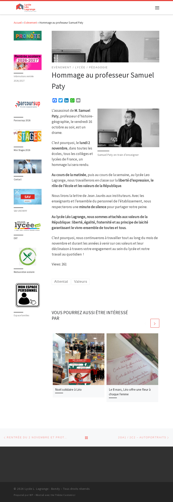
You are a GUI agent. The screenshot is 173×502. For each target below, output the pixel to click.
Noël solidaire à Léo (68, 390)
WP (31, 495)
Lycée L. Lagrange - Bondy (42, 489)
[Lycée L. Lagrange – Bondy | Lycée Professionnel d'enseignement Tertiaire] (26, 7)
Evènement (30, 22)
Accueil (18, 22)
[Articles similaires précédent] (145, 323)
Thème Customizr (65, 495)
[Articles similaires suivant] (154, 323)
